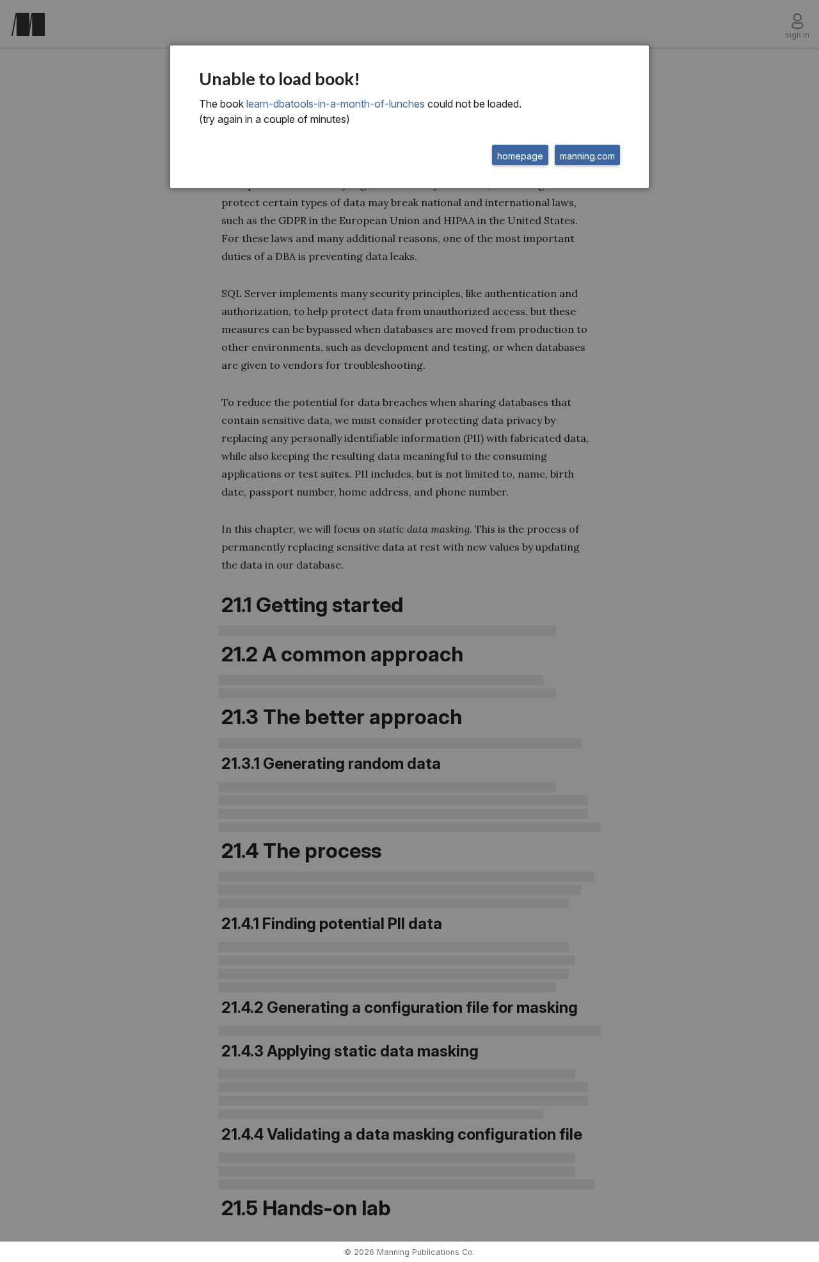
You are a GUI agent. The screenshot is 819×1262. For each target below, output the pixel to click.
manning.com (587, 155)
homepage (520, 155)
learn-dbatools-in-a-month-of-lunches (335, 103)
